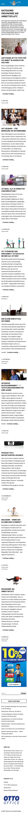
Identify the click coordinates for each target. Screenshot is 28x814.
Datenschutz (7, 787)
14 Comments (4, 569)
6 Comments (4, 640)
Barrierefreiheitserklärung (11, 790)
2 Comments (4, 363)
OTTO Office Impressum (10, 785)
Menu (3, 4)
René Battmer (4, 298)
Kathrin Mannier (4, 361)
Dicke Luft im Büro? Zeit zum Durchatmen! (13, 729)
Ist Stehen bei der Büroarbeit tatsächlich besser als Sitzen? (12, 253)
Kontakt (6, 782)
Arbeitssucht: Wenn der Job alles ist (11, 711)
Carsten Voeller (4, 102)
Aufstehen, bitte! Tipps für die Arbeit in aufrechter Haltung (13, 60)
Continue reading (9, 94)
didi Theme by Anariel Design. (12, 811)
